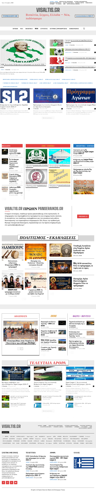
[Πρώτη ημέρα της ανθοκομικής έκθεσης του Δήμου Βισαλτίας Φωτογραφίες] (90, 342)
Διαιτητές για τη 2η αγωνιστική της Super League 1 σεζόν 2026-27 (83, 151)
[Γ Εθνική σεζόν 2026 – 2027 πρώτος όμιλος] (69, 405)
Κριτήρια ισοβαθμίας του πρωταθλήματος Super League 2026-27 (15, 383)
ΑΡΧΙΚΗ (2, 69)
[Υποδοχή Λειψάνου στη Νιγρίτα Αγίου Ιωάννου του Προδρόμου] (61, 250)
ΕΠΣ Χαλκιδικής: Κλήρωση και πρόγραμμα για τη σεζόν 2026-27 (23, 65)
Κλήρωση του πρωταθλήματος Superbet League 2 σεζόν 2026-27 (14, 106)
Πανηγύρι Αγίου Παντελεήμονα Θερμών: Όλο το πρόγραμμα (80, 282)
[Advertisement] (48, 129)
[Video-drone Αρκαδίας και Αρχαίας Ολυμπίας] (62, 341)
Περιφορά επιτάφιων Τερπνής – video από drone (48, 324)
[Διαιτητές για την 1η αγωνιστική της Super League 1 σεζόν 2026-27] (5, 398)
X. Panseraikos (7, 69)
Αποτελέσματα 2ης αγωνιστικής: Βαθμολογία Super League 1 (80, 66)
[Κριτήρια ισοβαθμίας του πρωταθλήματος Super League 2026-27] (16, 373)
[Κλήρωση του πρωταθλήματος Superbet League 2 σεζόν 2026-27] (15, 95)
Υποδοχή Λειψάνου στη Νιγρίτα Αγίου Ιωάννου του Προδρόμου (82, 249)
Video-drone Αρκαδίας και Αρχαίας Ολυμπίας (48, 341)
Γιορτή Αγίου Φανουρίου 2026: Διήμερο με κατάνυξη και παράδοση (15, 177)
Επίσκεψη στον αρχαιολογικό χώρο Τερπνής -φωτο (75, 334)
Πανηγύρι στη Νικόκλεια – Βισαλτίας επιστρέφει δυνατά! (36, 263)
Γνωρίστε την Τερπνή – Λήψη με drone (49, 348)
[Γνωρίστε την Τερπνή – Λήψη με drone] (62, 348)
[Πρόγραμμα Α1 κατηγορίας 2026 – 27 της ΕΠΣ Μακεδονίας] (36, 156)
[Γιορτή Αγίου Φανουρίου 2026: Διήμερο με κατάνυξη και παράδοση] (5, 176)
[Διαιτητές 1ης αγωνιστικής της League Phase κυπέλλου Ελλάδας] (57, 43)
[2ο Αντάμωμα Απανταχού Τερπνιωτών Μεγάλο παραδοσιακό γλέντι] (5, 161)
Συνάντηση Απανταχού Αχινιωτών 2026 (14, 151)
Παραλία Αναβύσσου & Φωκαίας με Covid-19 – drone (49, 333)
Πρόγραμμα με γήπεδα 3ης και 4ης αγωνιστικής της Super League (82, 171)
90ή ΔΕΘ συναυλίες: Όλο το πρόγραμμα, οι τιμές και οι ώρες (83, 265)
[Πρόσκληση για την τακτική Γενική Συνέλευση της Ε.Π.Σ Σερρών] (59, 176)
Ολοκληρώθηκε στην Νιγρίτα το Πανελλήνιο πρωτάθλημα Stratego (20, 341)
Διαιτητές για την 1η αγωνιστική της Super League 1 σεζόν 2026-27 (19, 396)
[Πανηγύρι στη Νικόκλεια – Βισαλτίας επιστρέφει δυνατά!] (35, 252)
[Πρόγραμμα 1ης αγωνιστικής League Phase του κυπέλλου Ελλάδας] (81, 95)
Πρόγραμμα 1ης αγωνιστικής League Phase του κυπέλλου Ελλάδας (81, 106)
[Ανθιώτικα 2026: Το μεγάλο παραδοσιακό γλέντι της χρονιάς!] (5, 189)
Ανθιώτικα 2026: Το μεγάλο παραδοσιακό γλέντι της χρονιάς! (15, 190)
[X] (11, 482)
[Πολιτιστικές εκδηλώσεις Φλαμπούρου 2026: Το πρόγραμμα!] (12, 252)
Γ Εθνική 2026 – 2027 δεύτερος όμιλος (51, 403)
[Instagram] (7, 482)
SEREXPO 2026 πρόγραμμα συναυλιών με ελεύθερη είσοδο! (12, 292)
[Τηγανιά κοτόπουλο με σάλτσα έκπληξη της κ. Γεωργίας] (90, 323)
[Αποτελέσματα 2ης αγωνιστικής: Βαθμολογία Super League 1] (57, 69)
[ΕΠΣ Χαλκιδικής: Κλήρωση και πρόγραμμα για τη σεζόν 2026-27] (23, 51)
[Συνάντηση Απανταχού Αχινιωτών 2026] (5, 152)
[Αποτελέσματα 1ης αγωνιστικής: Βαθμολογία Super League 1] (48, 373)
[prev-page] (3, 199)
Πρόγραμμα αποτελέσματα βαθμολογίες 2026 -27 (77, 49)
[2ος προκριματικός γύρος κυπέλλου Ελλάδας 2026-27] (69, 398)
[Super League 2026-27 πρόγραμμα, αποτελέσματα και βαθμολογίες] (5, 405)
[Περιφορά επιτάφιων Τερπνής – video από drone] (62, 323)
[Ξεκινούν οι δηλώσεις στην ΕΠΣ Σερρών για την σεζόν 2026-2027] (59, 156)
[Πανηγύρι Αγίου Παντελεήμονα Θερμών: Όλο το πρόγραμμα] (61, 283)
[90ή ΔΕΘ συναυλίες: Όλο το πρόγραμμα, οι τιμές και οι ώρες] (61, 266)
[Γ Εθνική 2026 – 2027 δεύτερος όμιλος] (37, 405)
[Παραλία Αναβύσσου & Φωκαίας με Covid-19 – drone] (62, 332)
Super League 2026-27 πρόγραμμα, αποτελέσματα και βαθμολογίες (18, 404)
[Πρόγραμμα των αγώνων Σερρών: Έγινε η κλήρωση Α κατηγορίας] (48, 95)
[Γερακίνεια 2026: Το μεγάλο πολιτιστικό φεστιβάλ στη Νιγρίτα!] (35, 281)
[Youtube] (15, 482)
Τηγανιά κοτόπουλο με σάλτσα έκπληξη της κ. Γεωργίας (77, 324)
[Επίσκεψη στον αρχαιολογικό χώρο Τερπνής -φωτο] (90, 333)
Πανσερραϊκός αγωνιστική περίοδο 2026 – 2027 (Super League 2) (59, 458)
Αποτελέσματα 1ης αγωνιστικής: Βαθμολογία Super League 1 (45, 383)
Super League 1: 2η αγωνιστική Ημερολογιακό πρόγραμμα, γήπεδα (78, 383)
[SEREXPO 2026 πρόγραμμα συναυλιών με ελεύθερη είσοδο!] (12, 281)
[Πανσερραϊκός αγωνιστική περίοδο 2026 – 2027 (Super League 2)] (57, 60)
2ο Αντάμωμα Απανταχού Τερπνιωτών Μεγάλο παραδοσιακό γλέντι (14, 163)
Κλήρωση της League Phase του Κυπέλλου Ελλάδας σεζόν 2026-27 (83, 161)
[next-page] (5, 199)
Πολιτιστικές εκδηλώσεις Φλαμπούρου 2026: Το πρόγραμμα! (12, 264)
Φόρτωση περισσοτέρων (47, 117)
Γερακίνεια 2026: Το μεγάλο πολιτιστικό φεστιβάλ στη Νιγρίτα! (36, 292)
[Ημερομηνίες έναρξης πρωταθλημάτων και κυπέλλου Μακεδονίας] (36, 176)
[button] (84, 28)
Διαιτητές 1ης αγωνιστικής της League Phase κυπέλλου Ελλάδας (35, 467)
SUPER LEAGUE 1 (68, 52)
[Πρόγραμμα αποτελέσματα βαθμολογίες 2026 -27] (57, 51)
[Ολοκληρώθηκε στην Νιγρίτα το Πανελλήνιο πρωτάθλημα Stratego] (20, 331)
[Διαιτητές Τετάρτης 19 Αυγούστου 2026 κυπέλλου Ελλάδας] (37, 398)
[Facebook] (3, 482)
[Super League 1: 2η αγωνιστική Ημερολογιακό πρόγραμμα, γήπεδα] (80, 373)
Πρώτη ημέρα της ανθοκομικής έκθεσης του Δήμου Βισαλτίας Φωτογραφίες (76, 344)
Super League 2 (67, 62)
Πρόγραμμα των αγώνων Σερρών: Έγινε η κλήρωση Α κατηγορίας (47, 106)
